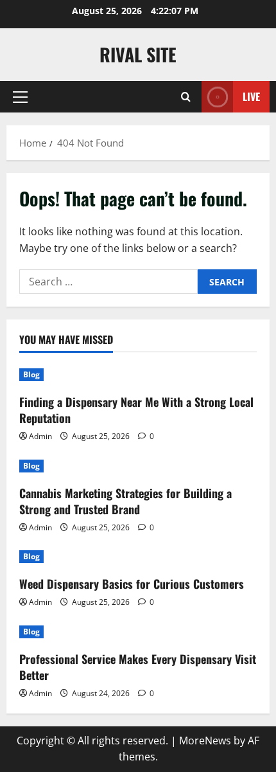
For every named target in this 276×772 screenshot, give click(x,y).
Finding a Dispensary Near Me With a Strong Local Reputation (136, 409)
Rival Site (138, 54)
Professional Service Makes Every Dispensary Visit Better (137, 667)
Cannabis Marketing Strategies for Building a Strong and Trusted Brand (125, 501)
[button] (20, 97)
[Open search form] (186, 96)
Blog (31, 374)
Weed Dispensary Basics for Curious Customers (131, 583)
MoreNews (205, 740)
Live (251, 96)
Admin (40, 436)
